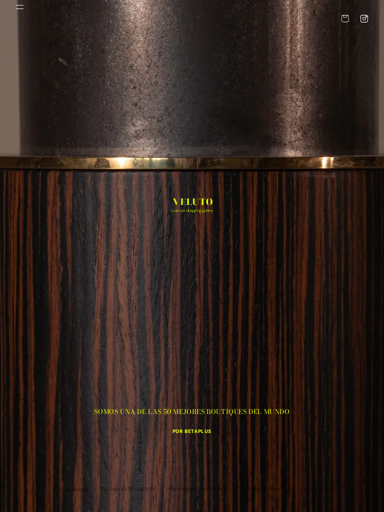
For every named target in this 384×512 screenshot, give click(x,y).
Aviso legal (317, 488)
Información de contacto (197, 488)
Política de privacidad (128, 488)
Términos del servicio (266, 488)
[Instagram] (364, 18)
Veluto (80, 489)
